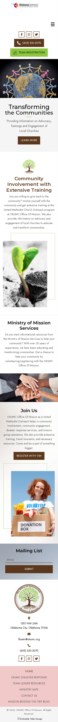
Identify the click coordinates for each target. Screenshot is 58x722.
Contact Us (29, 696)
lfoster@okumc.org (29, 639)
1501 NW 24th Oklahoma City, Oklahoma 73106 (29, 626)
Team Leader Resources (29, 683)
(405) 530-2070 (29, 651)
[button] (22, 34)
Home (29, 671)
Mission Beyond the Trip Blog (29, 702)
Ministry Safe (29, 689)
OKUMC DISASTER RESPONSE (29, 677)
